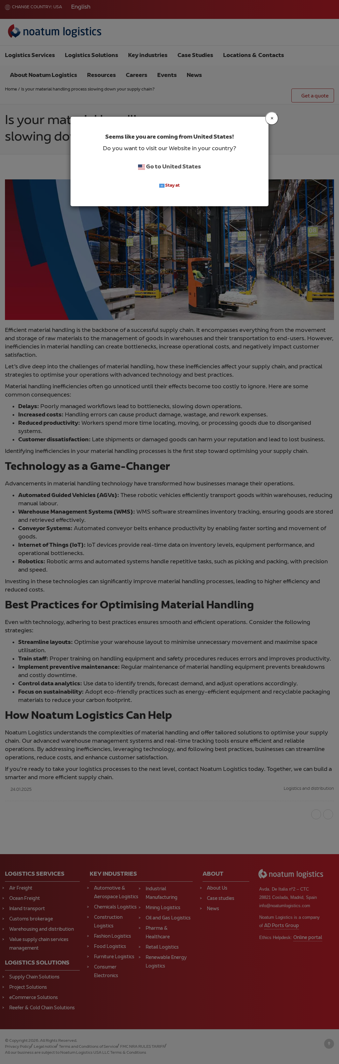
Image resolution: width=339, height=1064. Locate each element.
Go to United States (173, 167)
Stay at (172, 186)
